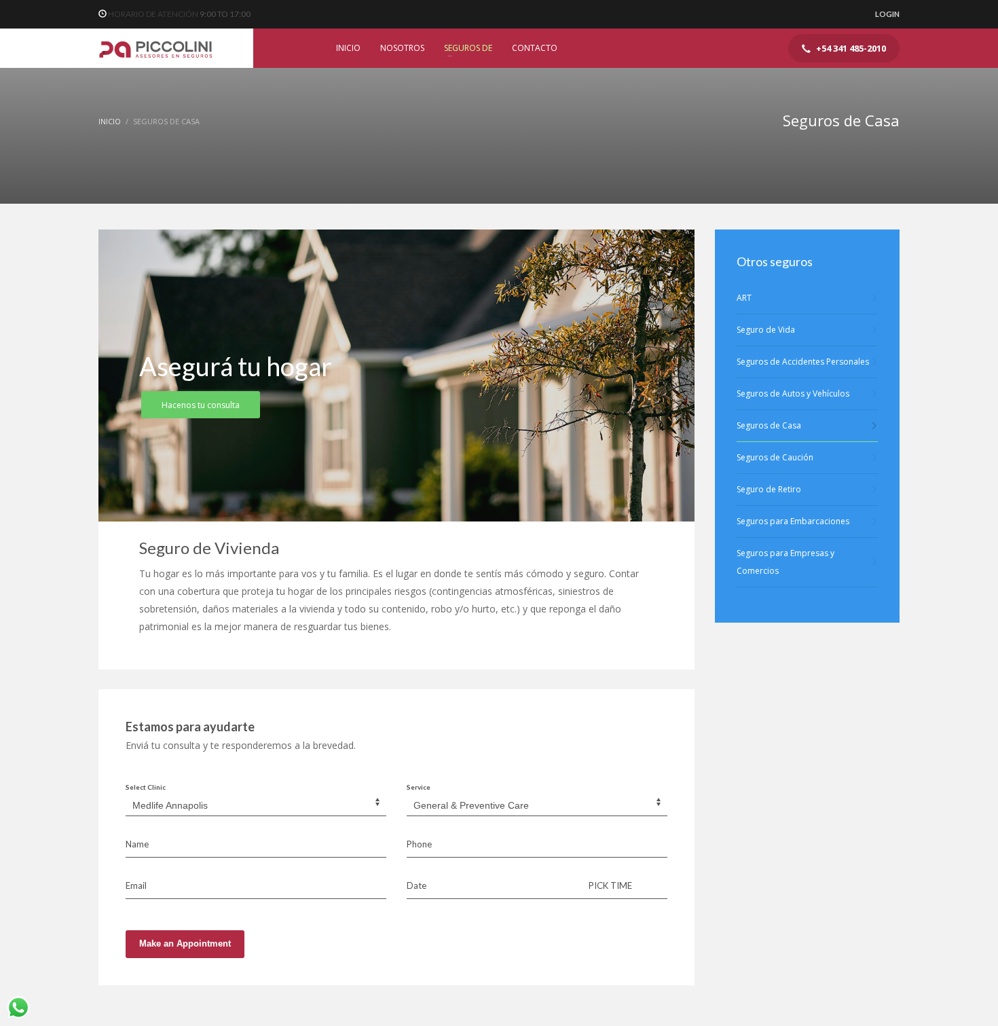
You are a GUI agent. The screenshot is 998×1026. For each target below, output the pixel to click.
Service (418, 787)
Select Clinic (146, 787)
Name (137, 844)
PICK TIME (610, 885)
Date (416, 885)
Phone (419, 844)
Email (136, 885)
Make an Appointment (185, 943)
